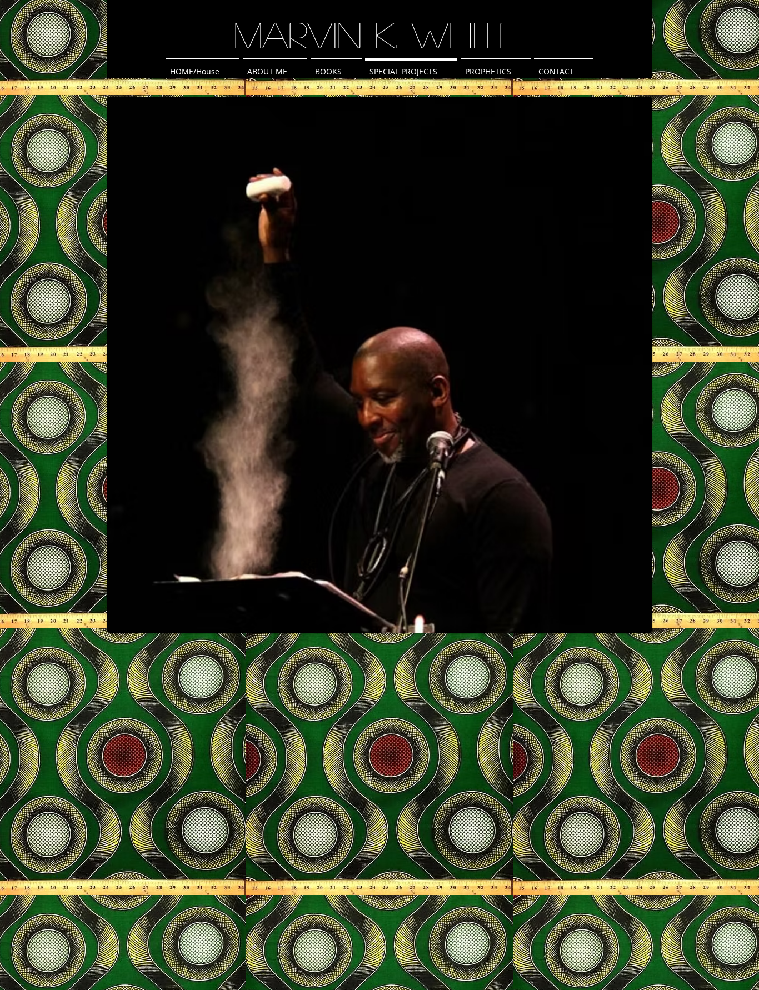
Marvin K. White (377, 34)
